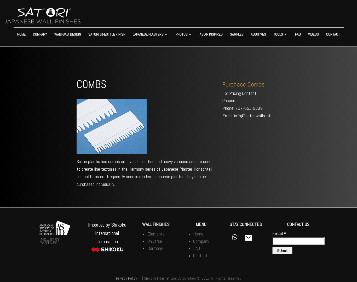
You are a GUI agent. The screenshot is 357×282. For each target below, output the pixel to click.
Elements (156, 234)
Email (279, 233)
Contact (333, 34)
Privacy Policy (126, 278)
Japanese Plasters (148, 34)
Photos (182, 34)
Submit (282, 251)
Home (21, 34)
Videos (313, 34)
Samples (237, 34)
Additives (258, 34)
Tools (278, 34)
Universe (154, 241)
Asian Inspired (211, 34)
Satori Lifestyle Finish (106, 34)
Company (40, 34)
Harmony (155, 248)
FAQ (298, 34)
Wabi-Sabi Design (67, 34)
